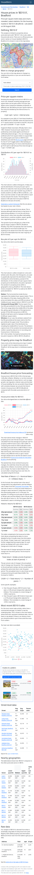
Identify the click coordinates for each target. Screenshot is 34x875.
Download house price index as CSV (15, 432)
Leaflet (31, 67)
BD (28, 7)
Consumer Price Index (22, 486)
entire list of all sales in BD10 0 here (17, 862)
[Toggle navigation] (30, 2)
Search (17, 90)
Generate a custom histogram (10, 204)
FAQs (27, 873)
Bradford (22, 7)
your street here (13, 754)
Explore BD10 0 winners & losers (12, 677)
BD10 (4, 9)
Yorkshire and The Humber (9, 7)
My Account (19, 140)
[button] (3, 45)
